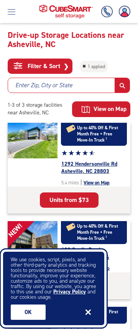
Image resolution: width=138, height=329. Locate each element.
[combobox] (61, 85)
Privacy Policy (69, 291)
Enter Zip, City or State (43, 85)
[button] (122, 85)
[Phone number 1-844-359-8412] (108, 12)
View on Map (97, 182)
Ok (28, 312)
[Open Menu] (11, 11)
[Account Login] (123, 12)
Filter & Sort (47, 66)
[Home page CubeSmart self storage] (66, 6)
